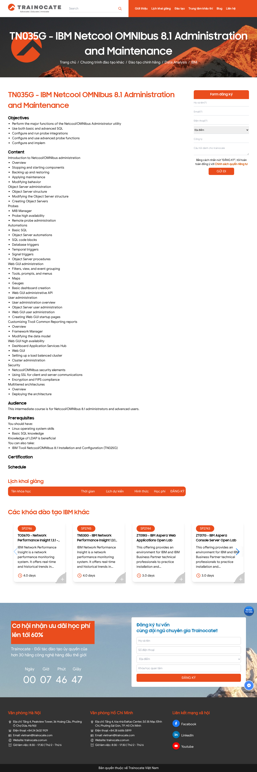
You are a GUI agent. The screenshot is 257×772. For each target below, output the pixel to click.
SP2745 (32, 529)
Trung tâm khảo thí (201, 8)
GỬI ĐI (221, 171)
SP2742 (211, 529)
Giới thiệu (141, 8)
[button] (186, 551)
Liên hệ (231, 8)
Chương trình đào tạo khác (102, 62)
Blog (219, 8)
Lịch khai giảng (161, 8)
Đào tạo (180, 8)
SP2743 (151, 529)
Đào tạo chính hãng (144, 62)
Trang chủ (68, 62)
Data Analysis (176, 62)
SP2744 (92, 529)
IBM (194, 62)
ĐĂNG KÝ (189, 678)
